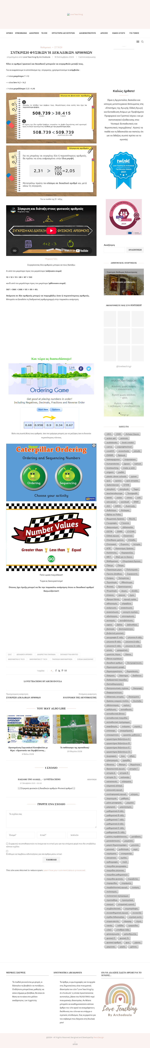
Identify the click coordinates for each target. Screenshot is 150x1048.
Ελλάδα (131, 540)
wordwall (125, 502)
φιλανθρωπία (130, 934)
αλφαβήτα (126, 603)
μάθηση (124, 798)
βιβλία (119, 624)
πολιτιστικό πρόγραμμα (117, 896)
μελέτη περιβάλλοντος (117, 836)
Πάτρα (120, 565)
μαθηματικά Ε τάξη (16, 659)
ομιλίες (124, 857)
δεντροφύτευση (134, 663)
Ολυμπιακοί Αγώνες (132, 561)
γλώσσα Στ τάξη (133, 646)
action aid (111, 438)
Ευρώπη (125, 544)
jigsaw (127, 463)
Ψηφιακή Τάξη (51, 259)
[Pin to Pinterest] (62, 670)
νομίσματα (111, 853)
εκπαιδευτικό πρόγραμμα (118, 722)
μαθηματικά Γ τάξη (115, 819)
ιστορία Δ (111, 773)
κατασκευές (112, 781)
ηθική (131, 756)
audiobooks (112, 442)
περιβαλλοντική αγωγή (117, 887)
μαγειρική (111, 807)
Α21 (108, 506)
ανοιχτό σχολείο (130, 612)
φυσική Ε (111, 938)
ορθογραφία (112, 862)
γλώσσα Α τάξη (135, 637)
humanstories (113, 463)
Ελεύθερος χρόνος (115, 540)
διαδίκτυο (137, 675)
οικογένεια (111, 857)
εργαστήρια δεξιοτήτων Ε (118, 747)
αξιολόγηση (112, 616)
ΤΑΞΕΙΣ (44, 33)
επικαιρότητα (113, 735)
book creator (128, 442)
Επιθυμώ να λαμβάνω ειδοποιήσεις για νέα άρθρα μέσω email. (34, 854)
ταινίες (109, 925)
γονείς (109, 650)
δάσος (128, 654)
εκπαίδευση (126, 709)
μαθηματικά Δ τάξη (115, 824)
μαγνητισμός (126, 807)
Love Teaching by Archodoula (36, 57)
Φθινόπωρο (126, 582)
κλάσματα (126, 781)
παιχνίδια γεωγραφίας (116, 866)
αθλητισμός (112, 603)
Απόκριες (125, 510)
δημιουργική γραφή (115, 667)
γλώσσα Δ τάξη (132, 641)
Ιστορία (136, 544)
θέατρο (122, 764)
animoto (124, 438)
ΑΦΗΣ (118, 506)
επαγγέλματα (126, 730)
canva (109, 447)
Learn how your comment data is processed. (64, 870)
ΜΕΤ (109, 557)
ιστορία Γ (133, 769)
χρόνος (133, 946)
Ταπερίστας (124, 578)
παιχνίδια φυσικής (115, 879)
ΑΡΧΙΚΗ (9, 33)
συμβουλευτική (113, 908)
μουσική (110, 849)
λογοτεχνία (111, 798)
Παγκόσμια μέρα (114, 569)
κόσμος (134, 794)
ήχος (132, 595)
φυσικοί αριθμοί (114, 942)
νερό (135, 849)
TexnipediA (132, 493)
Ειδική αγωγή (113, 536)
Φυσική (110, 586)
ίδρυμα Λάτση (113, 599)
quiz (10, 654)
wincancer (111, 502)
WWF (136, 502)
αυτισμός (111, 620)
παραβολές (133, 879)
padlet (121, 472)
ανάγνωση (111, 608)
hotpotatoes (130, 459)
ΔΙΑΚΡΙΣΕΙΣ (34, 33)
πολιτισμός (112, 891)
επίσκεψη (111, 730)
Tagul (135, 489)
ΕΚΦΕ (120, 531)
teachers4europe (114, 493)
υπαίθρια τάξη (122, 930)
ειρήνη (126, 705)
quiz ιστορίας (132, 480)
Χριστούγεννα (124, 586)
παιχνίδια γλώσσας (115, 870)
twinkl (109, 497)
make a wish (129, 468)
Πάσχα (110, 565)
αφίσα (109, 624)
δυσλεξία (137, 701)
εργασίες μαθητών (131, 735)
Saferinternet (113, 485)
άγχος (124, 591)
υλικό (109, 930)
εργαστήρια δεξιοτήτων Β (118, 743)
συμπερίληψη (131, 908)
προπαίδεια (112, 900)
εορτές (137, 726)
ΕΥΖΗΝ (130, 531)
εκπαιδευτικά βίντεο (69, 654)
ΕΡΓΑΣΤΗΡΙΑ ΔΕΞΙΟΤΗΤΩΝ (63, 33)
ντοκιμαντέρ (126, 853)
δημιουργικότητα (114, 671)
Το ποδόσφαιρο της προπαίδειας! (74, 747)
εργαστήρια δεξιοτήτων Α (118, 739)
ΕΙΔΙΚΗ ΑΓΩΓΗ (118, 33)
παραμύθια (112, 883)
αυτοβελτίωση (126, 620)
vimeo (129, 497)
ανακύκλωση (112, 612)
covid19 (110, 451)
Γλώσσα (125, 523)
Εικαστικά (128, 536)
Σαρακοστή (132, 574)
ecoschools (124, 451)
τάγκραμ (127, 921)
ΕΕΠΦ (109, 531)
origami (110, 472)
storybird (111, 489)
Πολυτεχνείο (132, 569)
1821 (109, 434)
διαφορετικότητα (114, 692)
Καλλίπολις (112, 552)
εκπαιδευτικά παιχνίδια (117, 718)
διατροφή (137, 688)
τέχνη (138, 921)
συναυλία (137, 913)
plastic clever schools (116, 476)
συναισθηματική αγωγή (117, 913)
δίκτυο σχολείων (114, 658)
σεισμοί (110, 904)
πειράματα (126, 883)
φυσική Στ (124, 938)
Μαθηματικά (112, 561)
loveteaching (112, 468)
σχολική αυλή (135, 917)
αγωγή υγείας (130, 599)
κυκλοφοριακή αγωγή (116, 794)
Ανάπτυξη (130, 506)
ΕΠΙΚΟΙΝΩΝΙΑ (21, 33)
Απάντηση (92, 779)
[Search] (142, 41)
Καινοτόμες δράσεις (125, 548)
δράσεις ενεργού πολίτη (117, 701)
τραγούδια (133, 925)
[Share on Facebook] (56, 670)
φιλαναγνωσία (113, 934)
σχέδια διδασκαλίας (85, 659)
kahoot (138, 463)
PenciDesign (98, 1037)
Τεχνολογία (112, 582)
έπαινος (110, 595)
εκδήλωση (111, 709)
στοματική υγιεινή (126, 904)
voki (139, 497)
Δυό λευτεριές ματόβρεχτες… (124, 281)
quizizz (118, 480)
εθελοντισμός (113, 705)
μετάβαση (136, 836)
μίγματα (130, 802)
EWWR (110, 455)
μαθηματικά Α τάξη (115, 811)
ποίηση (135, 887)
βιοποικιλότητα (126, 629)
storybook (124, 489)
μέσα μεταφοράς (114, 802)
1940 (118, 434)
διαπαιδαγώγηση (114, 684)
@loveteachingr (123, 366)
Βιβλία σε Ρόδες (114, 514)
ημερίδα (126, 760)
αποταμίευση (128, 616)
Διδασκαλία (128, 527)
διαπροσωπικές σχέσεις (117, 688)
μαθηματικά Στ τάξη (38, 659)
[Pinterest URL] (110, 319)
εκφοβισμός (112, 726)
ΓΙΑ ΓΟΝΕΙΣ (134, 33)
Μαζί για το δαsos (124, 557)
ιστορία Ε (124, 773)
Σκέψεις (110, 578)
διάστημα (123, 675)
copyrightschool (124, 447)
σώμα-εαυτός (113, 921)
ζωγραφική (111, 756)
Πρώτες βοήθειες (114, 574)
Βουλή (132, 519)
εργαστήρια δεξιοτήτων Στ (118, 752)
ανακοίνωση (126, 608)
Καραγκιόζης (127, 552)
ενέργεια (126, 726)
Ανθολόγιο (111, 510)
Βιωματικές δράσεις (115, 519)
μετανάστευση (113, 841)
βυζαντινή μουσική (115, 633)
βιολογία (110, 629)
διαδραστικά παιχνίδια (46, 654)
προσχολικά (127, 900)
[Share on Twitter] (59, 670)
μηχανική (129, 841)
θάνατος (110, 764)
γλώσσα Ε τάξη (114, 646)
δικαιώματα (134, 697)
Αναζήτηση (109, 245)
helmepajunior (113, 459)
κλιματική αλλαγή (114, 785)
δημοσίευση (132, 671)
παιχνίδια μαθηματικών (62, 659)
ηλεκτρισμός (112, 760)
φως (128, 942)
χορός (122, 946)
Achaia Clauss (132, 434)
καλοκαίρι (125, 777)
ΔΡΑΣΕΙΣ (104, 33)
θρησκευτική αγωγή (116, 769)
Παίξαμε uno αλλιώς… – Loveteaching (39, 779)
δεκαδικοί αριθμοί (24, 654)
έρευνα (122, 595)
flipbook (121, 455)
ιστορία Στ (111, 777)
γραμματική (122, 650)
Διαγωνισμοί (112, 527)
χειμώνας (111, 946)
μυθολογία (123, 849)
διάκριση (111, 675)
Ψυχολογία (112, 591)
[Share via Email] (66, 670)
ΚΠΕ (109, 548)
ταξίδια (120, 925)
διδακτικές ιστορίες (115, 697)
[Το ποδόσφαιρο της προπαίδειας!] (74, 729)
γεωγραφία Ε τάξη (115, 637)
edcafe (137, 451)
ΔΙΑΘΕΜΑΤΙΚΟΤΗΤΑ (87, 33)
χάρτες (137, 942)
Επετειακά (111, 544)
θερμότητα (135, 764)
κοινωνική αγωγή (114, 790)
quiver (134, 476)
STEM (126, 485)
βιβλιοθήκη (132, 624)
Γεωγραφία (112, 523)
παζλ (124, 862)
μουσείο (135, 845)
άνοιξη (135, 591)
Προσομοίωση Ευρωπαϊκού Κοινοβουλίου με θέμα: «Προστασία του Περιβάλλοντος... (28, 749)
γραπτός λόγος (114, 654)
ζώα (123, 756)
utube (119, 497)
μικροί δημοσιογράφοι (117, 845)
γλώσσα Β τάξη (114, 641)
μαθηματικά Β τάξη (115, 815)
